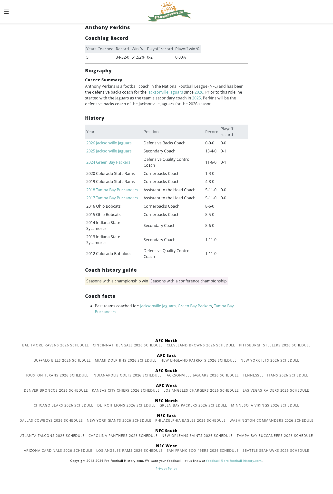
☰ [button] (6, 12)
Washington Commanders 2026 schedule (271, 420)
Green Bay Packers (113, 162)
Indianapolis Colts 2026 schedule (127, 375)
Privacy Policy (166, 468)
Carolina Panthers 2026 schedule (123, 435)
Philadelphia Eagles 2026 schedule (190, 420)
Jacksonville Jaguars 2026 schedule (202, 375)
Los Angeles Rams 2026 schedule (129, 450)
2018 (90, 190)
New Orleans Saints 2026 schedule (197, 435)
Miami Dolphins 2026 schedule (126, 360)
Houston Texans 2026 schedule (56, 375)
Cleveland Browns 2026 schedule (201, 345)
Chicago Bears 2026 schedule (63, 405)
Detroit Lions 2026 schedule (126, 405)
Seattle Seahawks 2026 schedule (276, 450)
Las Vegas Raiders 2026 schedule (276, 390)
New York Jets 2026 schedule (270, 360)
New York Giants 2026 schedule (119, 420)
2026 (199, 92)
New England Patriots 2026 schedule (198, 360)
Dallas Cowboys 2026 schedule (51, 420)
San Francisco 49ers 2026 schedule (203, 450)
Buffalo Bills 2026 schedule (62, 360)
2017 (90, 198)
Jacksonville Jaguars (165, 92)
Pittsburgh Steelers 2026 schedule (275, 345)
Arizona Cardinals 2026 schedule (58, 450)
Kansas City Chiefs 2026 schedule (126, 390)
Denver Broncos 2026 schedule (56, 390)
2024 (90, 162)
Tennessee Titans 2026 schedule (275, 375)
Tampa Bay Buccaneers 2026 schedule (275, 435)
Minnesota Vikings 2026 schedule (265, 405)
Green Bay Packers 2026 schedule (193, 405)
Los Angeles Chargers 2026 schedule (201, 390)
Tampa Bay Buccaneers (117, 190)
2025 (196, 98)
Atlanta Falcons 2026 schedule (52, 435)
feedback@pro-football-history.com (234, 461)
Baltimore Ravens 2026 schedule (55, 345)
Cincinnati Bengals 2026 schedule (128, 345)
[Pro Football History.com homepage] (169, 11)
